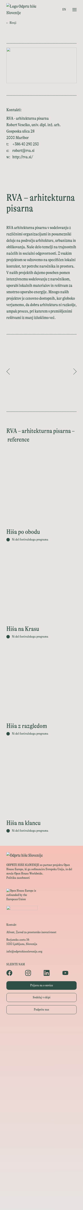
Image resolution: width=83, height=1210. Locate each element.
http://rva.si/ (22, 156)
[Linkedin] (51, 973)
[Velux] (41, 1085)
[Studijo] (41, 1191)
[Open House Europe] (41, 1027)
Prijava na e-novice (41, 985)
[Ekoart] (41, 1114)
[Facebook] (13, 973)
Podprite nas (41, 1009)
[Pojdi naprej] (75, 371)
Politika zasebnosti (18, 878)
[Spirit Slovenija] (41, 1066)
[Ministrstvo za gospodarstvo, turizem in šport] (41, 1056)
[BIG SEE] (41, 1201)
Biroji (11, 23)
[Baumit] (41, 1133)
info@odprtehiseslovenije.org (24, 951)
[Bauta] (41, 1172)
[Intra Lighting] (41, 1075)
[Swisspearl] (41, 1143)
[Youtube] (69, 973)
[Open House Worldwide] (41, 1037)
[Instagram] (32, 973)
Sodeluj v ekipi (41, 997)
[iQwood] (41, 1124)
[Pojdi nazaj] (8, 371)
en (64, 9)
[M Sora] (41, 1095)
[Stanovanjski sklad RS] (41, 1104)
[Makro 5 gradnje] (41, 1153)
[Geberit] (41, 1162)
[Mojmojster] (41, 1181)
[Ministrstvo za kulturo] (41, 1046)
